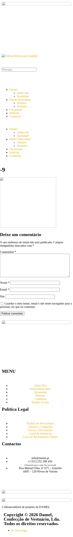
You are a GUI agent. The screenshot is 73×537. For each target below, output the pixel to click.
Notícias (14, 113)
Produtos (22, 106)
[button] (36, 122)
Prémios (21, 103)
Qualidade (23, 96)
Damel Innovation (20, 99)
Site (2, 296)
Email (4, 289)
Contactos (15, 116)
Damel (13, 89)
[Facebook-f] (6, 484)
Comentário (8, 252)
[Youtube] (16, 484)
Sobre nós (23, 92)
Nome (5, 282)
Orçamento (15, 109)
